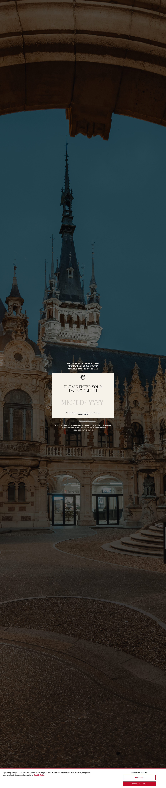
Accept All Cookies (139, 784)
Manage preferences (139, 772)
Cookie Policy (39, 775)
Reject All (139, 777)
